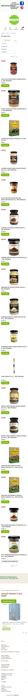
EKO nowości (4, 649)
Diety (8, 33)
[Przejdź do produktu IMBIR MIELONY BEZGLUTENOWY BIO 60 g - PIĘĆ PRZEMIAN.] (14, 277)
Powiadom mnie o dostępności (10, 561)
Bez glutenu (13, 33)
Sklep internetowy (12, 695)
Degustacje (3, 645)
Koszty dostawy (5, 655)
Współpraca (4, 689)
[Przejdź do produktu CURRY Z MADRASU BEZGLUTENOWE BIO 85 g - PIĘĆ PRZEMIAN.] (14, 98)
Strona (12, 56)
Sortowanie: (4, 49)
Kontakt (3, 688)
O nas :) (3, 685)
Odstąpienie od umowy (6, 675)
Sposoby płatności (5, 657)
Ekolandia (3, 33)
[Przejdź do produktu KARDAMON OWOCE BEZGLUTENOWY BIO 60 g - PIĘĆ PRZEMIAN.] (14, 336)
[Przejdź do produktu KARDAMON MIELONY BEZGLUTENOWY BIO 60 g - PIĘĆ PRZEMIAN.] (14, 307)
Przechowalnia (4, 667)
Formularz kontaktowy (6, 687)
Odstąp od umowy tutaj (6, 673)
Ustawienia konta (5, 666)
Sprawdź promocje (9, 601)
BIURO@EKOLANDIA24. (8, 5)
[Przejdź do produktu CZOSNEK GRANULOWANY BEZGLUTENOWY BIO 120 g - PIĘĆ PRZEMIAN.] (14, 158)
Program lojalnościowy (6, 658)
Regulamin (3, 676)
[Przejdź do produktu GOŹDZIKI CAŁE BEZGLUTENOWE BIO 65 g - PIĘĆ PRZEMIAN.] (14, 217)
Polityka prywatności (6, 691)
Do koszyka (5, 85)
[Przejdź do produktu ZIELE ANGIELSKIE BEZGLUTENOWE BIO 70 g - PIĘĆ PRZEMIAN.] (14, 515)
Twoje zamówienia (5, 664)
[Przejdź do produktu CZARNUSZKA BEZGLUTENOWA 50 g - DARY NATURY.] (14, 128)
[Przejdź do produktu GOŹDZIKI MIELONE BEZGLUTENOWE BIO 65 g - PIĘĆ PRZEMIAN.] (14, 247)
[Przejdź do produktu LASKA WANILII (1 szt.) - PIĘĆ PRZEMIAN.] (14, 366)
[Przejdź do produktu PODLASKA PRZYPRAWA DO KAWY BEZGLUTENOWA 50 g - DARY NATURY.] (14, 455)
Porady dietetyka (5, 646)
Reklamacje (4, 677)
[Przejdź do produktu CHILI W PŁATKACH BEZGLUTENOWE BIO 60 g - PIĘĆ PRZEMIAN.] (14, 69)
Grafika (3, 679)
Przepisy (3, 647)
